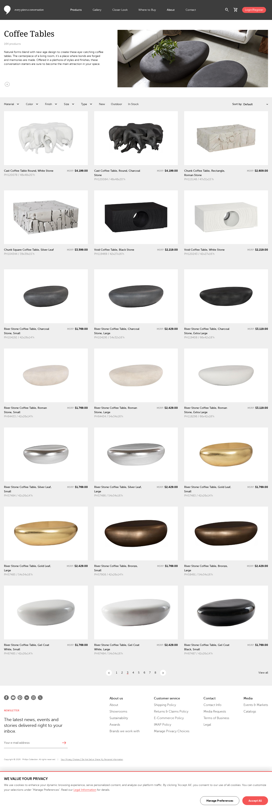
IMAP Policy (162, 724)
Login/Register (254, 9)
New (102, 104)
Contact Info (212, 705)
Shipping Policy (165, 705)
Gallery (97, 9)
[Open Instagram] (33, 697)
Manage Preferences (219, 800)
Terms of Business (216, 718)
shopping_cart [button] (235, 10)
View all (263, 672)
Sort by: (237, 104)
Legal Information (84, 789)
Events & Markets (256, 705)
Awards (115, 724)
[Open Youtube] (13, 697)
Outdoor (116, 104)
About (171, 9)
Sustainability (119, 718)
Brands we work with (125, 731)
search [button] (227, 10)
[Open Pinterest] (20, 697)
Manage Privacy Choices (171, 731)
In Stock (133, 104)
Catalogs (250, 711)
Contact (191, 9)
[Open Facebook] (6, 697)
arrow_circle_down (7, 84)
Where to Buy (147, 9)
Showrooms (118, 711)
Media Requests (215, 711)
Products (76, 9)
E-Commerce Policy (169, 718)
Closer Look (120, 9)
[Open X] (40, 697)
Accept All (255, 800)
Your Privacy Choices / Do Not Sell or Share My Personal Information (92, 759)
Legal (207, 724)
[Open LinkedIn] (26, 697)
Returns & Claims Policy (171, 711)
